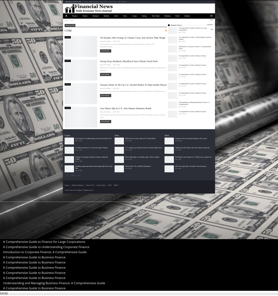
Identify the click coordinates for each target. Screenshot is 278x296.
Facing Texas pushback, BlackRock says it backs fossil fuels (129, 61)
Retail (177, 16)
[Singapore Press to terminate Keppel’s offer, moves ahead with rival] (169, 141)
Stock (116, 16)
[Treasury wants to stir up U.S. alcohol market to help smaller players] (81, 93)
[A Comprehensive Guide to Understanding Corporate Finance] (172, 39)
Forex (125, 16)
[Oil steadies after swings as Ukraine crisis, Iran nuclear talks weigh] (81, 46)
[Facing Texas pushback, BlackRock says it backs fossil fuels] (81, 70)
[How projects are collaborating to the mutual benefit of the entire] (69, 141)
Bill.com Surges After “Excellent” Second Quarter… (191, 166)
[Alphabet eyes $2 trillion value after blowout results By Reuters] (169, 150)
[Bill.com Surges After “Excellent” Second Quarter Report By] (169, 168)
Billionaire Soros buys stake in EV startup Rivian (140, 138)
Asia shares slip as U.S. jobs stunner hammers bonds (125, 108)
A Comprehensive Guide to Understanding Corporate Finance (46, 247)
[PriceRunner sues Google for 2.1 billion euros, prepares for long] (169, 159)
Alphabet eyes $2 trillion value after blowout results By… (193, 148)
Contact (85, 1)
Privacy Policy (112, 1)
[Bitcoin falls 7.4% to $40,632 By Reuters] (119, 168)
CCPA (119, 1)
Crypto (134, 16)
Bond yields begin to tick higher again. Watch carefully (142, 157)
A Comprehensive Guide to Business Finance (192, 56)
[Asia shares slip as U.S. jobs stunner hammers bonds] (81, 117)
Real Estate (156, 16)
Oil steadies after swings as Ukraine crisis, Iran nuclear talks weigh (132, 37)
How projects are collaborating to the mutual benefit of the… (94, 138)
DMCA (124, 1)
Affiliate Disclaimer (94, 1)
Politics (85, 16)
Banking (167, 16)
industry (187, 16)
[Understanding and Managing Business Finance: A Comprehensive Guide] (172, 104)
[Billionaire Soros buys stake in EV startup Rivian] (119, 141)
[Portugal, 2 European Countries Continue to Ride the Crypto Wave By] (69, 159)
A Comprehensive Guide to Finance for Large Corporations (44, 242)
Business (96, 16)
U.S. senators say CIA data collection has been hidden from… (144, 148)
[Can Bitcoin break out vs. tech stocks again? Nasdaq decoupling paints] (69, 150)
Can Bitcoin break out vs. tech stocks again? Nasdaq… (92, 148)
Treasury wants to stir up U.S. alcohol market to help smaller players (133, 84)
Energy (144, 16)
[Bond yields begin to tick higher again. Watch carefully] (119, 159)
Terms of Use (103, 1)
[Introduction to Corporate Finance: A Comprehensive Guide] (172, 49)
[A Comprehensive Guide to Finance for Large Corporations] (172, 30)
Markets (106, 16)
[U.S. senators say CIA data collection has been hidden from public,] (119, 150)
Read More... (105, 51)
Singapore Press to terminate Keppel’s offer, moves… (191, 138)
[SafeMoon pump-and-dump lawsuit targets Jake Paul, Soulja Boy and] (69, 168)
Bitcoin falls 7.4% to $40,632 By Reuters (138, 166)
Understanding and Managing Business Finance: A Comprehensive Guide (54, 283)
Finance (75, 16)
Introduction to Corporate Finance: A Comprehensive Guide (45, 252)
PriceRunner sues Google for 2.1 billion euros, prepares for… (194, 157)
